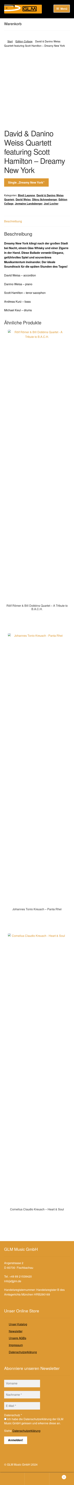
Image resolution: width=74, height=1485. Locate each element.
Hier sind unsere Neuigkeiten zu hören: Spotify (33, 21)
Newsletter (15, 1331)
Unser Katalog (18, 1324)
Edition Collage (24, 41)
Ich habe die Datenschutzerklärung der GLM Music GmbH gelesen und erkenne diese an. (33, 1421)
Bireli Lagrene (26, 195)
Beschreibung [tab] (13, 221)
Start (10, 41)
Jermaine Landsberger (28, 203)
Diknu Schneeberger (44, 199)
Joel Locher (51, 203)
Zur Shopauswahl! (37, 616)
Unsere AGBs (17, 1338)
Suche (37, 1479)
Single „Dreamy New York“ (26, 182)
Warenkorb (57, 1476)
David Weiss (23, 199)
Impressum (16, 1345)
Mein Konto (12, 1479)
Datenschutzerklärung (23, 1352)
